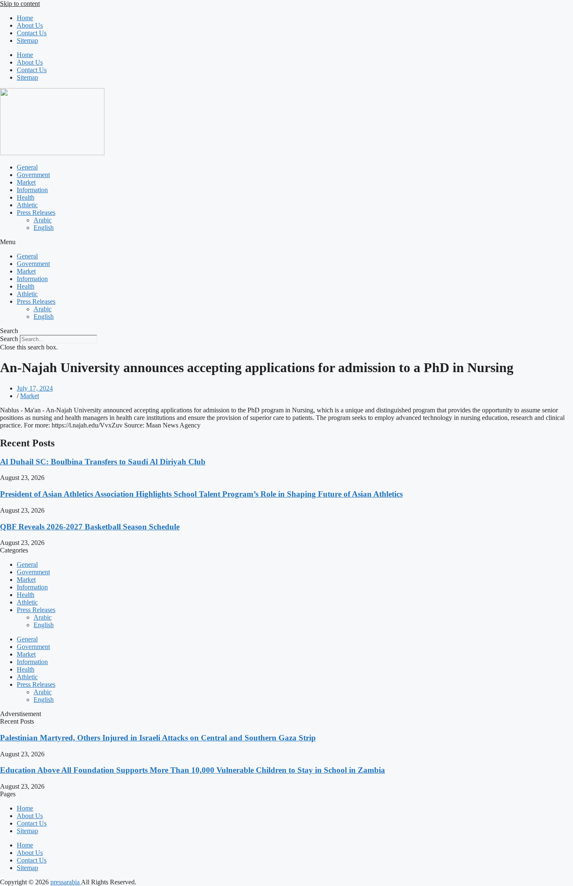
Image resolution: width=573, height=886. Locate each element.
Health (25, 197)
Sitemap (27, 40)
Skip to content (20, 3)
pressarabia (65, 882)
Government (33, 174)
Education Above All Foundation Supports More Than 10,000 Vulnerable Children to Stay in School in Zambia (192, 770)
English (44, 227)
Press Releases (36, 212)
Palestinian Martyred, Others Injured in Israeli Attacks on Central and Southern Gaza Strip (158, 737)
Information (32, 189)
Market (26, 182)
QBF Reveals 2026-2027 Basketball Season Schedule (90, 526)
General (27, 167)
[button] (286, 242)
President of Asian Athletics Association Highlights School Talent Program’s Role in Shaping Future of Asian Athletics (201, 494)
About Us (30, 25)
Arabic (43, 220)
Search (9, 338)
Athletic (27, 204)
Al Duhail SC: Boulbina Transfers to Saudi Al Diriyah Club (103, 461)
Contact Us (32, 32)
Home (25, 17)
